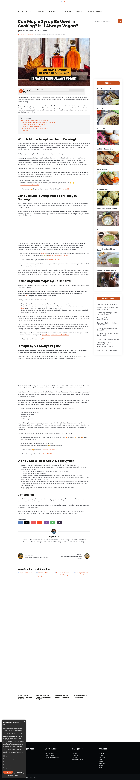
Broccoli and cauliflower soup (106, 249)
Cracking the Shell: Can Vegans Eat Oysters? (108, 334)
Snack (101, 765)
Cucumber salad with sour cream (107, 209)
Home (42, 11)
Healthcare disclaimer (52, 757)
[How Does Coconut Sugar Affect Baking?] (63, 632)
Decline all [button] (19, 772)
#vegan (43, 253)
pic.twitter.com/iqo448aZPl (50, 450)
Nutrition (67, 11)
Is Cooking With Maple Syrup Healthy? (33, 124)
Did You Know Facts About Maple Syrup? (34, 128)
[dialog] (14, 749)
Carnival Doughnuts (104, 129)
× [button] (24, 721)
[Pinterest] (26, 11)
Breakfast (102, 753)
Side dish (102, 763)
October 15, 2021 (47, 454)
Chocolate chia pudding (106, 271)
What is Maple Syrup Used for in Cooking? (34, 120)
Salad (101, 759)
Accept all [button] (8, 772)
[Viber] (46, 522)
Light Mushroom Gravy (105, 149)
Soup (100, 767)
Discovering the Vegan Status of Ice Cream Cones (108, 313)
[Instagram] (22, 11)
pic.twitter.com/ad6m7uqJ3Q (29, 185)
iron (27, 295)
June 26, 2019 (40, 339)
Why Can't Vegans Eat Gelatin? (107, 350)
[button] (13, 776)
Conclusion (24, 130)
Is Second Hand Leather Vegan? (108, 339)
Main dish (102, 757)
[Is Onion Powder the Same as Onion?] (82, 632)
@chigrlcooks (46, 335)
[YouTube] (30, 11)
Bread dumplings (103, 189)
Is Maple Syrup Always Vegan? (31, 126)
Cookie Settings (12, 752)
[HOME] (18, 34)
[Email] (59, 522)
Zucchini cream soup (105, 230)
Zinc (22, 308)
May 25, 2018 (66, 189)
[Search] (121, 11)
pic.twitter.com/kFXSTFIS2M (58, 255)
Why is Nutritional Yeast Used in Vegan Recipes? (43, 697)
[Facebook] (18, 11)
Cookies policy (49, 753)
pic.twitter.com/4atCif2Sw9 (60, 335)
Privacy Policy (20, 752)
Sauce (101, 761)
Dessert (101, 755)
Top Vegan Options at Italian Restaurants (107, 324)
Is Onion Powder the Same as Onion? (80, 696)
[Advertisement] (54, 230)
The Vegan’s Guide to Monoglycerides (104, 319)
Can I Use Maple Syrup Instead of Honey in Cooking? (38, 122)
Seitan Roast (102, 169)
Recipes (53, 11)
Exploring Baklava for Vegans (107, 304)
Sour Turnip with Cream (106, 89)
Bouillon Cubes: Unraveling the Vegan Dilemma (25, 697)
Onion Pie (100, 109)
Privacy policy (49, 755)
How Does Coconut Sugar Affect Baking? (62, 696)
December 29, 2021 (53, 260)
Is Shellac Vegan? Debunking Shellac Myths (107, 329)
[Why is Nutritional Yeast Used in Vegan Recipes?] (44, 632)
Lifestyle (80, 11)
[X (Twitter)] (26, 522)
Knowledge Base (96, 11)
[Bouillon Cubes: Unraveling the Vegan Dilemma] (26, 632)
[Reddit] (39, 522)
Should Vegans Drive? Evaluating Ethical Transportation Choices (105, 344)
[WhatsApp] (52, 522)
